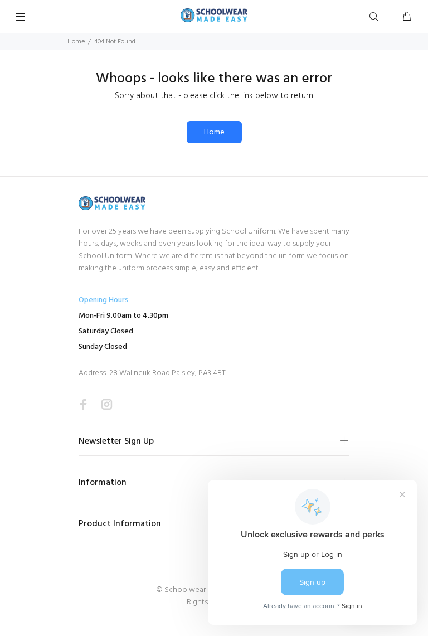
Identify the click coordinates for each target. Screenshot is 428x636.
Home (76, 41)
